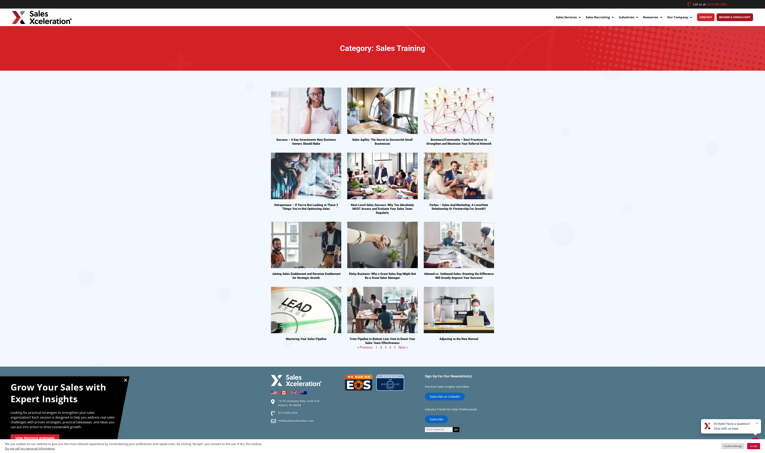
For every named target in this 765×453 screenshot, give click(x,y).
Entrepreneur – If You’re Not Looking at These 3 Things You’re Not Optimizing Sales (306, 207)
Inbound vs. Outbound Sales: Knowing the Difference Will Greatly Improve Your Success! (459, 276)
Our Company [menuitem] (677, 17)
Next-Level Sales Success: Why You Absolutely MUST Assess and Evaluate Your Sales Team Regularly (382, 209)
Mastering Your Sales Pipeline (306, 339)
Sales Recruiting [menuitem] (598, 17)
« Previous (365, 347)
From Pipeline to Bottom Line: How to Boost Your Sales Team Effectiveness (382, 341)
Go (456, 429)
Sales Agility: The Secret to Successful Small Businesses (382, 141)
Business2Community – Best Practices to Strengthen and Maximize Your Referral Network (458, 141)
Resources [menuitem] (650, 17)
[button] (126, 380)
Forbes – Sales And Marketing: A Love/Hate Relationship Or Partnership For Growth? (459, 207)
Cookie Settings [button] (733, 446)
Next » (403, 347)
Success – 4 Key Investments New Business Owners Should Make (306, 141)
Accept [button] (754, 446)
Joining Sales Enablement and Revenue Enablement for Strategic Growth (306, 276)
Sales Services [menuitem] (566, 17)
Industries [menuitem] (626, 17)
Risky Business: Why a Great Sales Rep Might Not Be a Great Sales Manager (382, 276)
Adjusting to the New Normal (458, 339)
